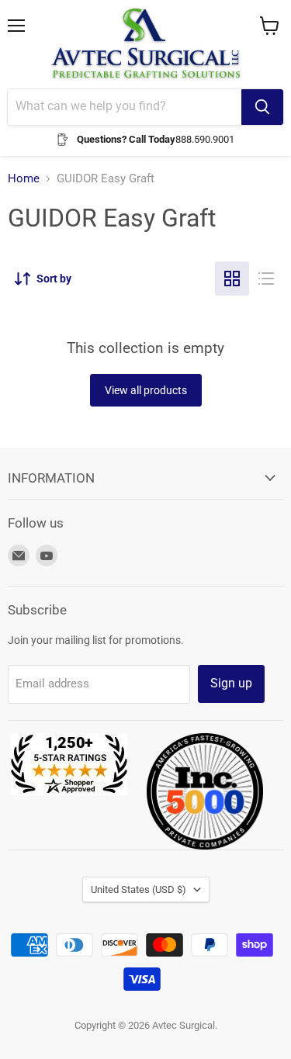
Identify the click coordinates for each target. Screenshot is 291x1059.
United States (138, 889)
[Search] (262, 107)
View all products (146, 390)
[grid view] (232, 278)
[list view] (266, 278)
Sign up (231, 683)
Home (24, 178)
